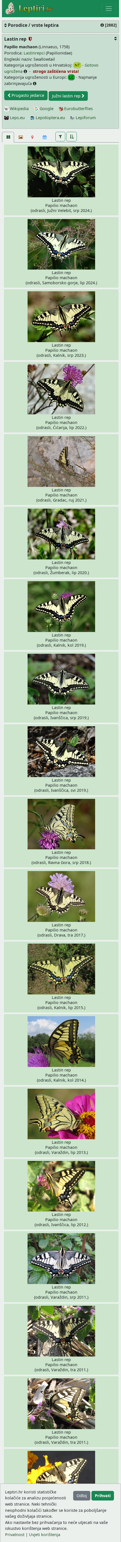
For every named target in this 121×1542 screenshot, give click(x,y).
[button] (60, 136)
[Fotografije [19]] (8, 137)
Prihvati (103, 1495)
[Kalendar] (45, 137)
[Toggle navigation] (109, 8)
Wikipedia (19, 108)
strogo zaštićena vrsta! (55, 71)
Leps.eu (17, 117)
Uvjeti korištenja (44, 1534)
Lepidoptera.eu (50, 117)
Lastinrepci (34, 53)
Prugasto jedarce (27, 95)
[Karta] (32, 137)
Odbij (82, 1495)
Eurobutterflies (78, 108)
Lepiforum (85, 117)
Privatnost (14, 1534)
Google (46, 108)
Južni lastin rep (67, 96)
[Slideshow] (20, 137)
